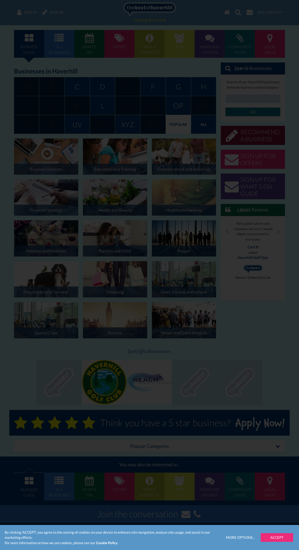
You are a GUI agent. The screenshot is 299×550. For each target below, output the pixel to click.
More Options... (240, 537)
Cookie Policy (106, 543)
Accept (277, 537)
